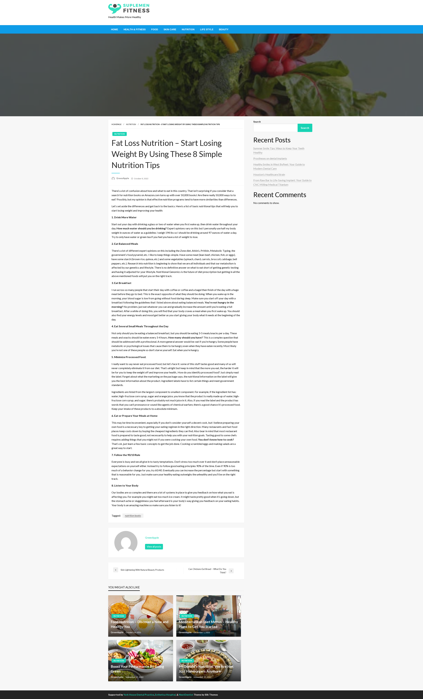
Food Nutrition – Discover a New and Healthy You (139, 624)
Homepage (116, 124)
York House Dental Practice (138, 694)
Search (257, 121)
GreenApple (123, 178)
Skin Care (170, 29)
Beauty (223, 29)
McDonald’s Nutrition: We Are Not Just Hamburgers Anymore (206, 668)
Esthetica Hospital (165, 694)
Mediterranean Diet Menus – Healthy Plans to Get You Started (208, 624)
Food (154, 29)
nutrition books (133, 515)
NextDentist (186, 694)
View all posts (154, 546)
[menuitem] (114, 29)
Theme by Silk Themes (206, 694)
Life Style (206, 29)
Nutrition (188, 29)
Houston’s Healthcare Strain (269, 174)
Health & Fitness (135, 29)
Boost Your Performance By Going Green (137, 668)
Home (114, 29)
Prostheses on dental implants (270, 158)
